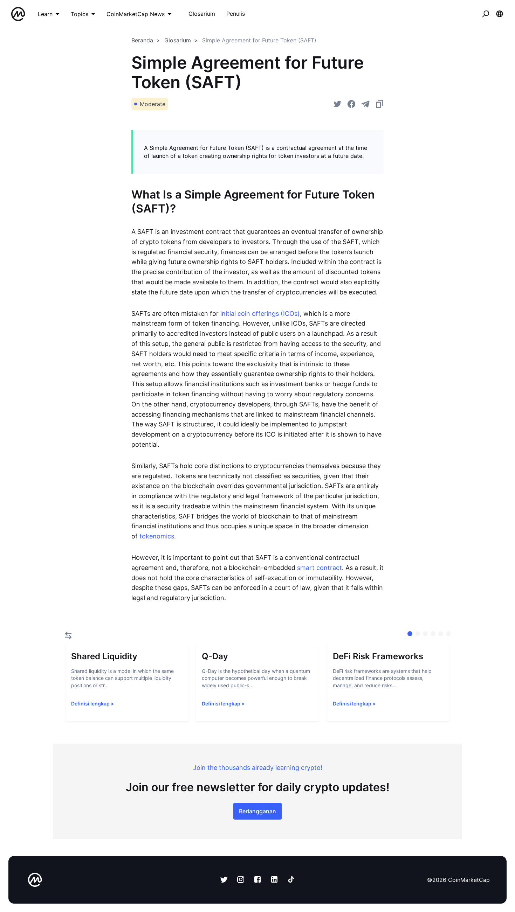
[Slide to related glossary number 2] (425, 633)
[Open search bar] (486, 14)
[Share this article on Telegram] (365, 104)
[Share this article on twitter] (337, 104)
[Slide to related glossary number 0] (409, 633)
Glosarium (177, 40)
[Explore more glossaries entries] (68, 635)
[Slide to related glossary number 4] (440, 633)
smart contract (319, 567)
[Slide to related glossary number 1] (417, 633)
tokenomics (156, 536)
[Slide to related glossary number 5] (448, 633)
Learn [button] (45, 14)
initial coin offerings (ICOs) (260, 313)
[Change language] (500, 14)
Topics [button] (79, 14)
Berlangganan (257, 811)
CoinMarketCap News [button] (136, 14)
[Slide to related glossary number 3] (433, 633)
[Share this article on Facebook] (351, 104)
